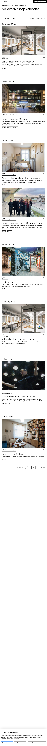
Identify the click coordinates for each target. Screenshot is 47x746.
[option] (26, 467)
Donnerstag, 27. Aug (9, 18)
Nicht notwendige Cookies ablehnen (37, 742)
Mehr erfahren (23, 47)
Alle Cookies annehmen (20, 742)
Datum (37, 18)
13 (41, 467)
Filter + (43, 18)
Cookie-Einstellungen (7, 742)
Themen (32, 18)
